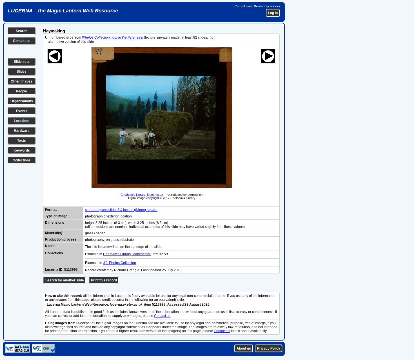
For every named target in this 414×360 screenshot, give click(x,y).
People (21, 91)
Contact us (21, 41)
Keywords (22, 150)
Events (21, 111)
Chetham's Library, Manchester (142, 194)
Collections (22, 160)
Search (21, 31)
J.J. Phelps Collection (119, 263)
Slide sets (22, 62)
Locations (22, 121)
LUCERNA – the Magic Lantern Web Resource (63, 11)
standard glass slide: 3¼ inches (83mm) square (121, 210)
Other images (21, 81)
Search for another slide (64, 280)
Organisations (21, 101)
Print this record (104, 280)
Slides (21, 72)
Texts (21, 141)
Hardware (22, 131)
